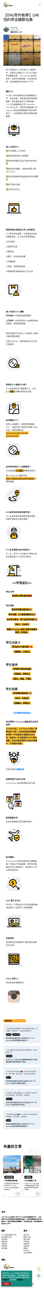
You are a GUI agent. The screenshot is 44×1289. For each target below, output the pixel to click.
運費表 (25, 1248)
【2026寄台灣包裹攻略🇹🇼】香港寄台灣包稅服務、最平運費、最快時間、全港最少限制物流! (21, 1072)
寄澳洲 (8, 1120)
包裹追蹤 (26, 1246)
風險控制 (26, 1244)
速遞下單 (26, 1235)
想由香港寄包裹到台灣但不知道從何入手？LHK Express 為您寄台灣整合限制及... (21, 1082)
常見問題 (4, 1239)
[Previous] (31, 1151)
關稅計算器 (27, 1237)
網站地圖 (4, 1248)
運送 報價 (26, 1239)
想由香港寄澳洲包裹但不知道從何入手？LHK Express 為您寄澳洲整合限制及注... (20, 1125)
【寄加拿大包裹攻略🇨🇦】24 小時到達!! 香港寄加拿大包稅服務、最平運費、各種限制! (21, 1094)
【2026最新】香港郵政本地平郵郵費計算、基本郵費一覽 (21, 1051)
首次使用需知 (27, 1252)
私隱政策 (5, 1279)
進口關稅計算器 (6, 1237)
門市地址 (26, 1250)
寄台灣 (8, 1077)
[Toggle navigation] (40, 4)
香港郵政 (9, 1056)
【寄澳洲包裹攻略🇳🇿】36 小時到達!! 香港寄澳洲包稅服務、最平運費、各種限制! (21, 1115)
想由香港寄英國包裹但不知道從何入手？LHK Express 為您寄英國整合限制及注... (20, 1039)
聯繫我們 (4, 1241)
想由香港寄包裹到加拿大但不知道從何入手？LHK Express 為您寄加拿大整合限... (21, 1103)
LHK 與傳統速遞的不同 (8, 1235)
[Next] (37, 1151)
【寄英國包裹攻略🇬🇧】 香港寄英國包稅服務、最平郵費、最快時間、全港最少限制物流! (21, 1029)
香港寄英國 (16, 1034)
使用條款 (20, 1279)
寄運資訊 (26, 1241)
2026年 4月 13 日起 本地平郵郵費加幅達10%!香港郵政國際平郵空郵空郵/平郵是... (21, 1060)
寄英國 (8, 1034)
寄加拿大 (9, 1099)
